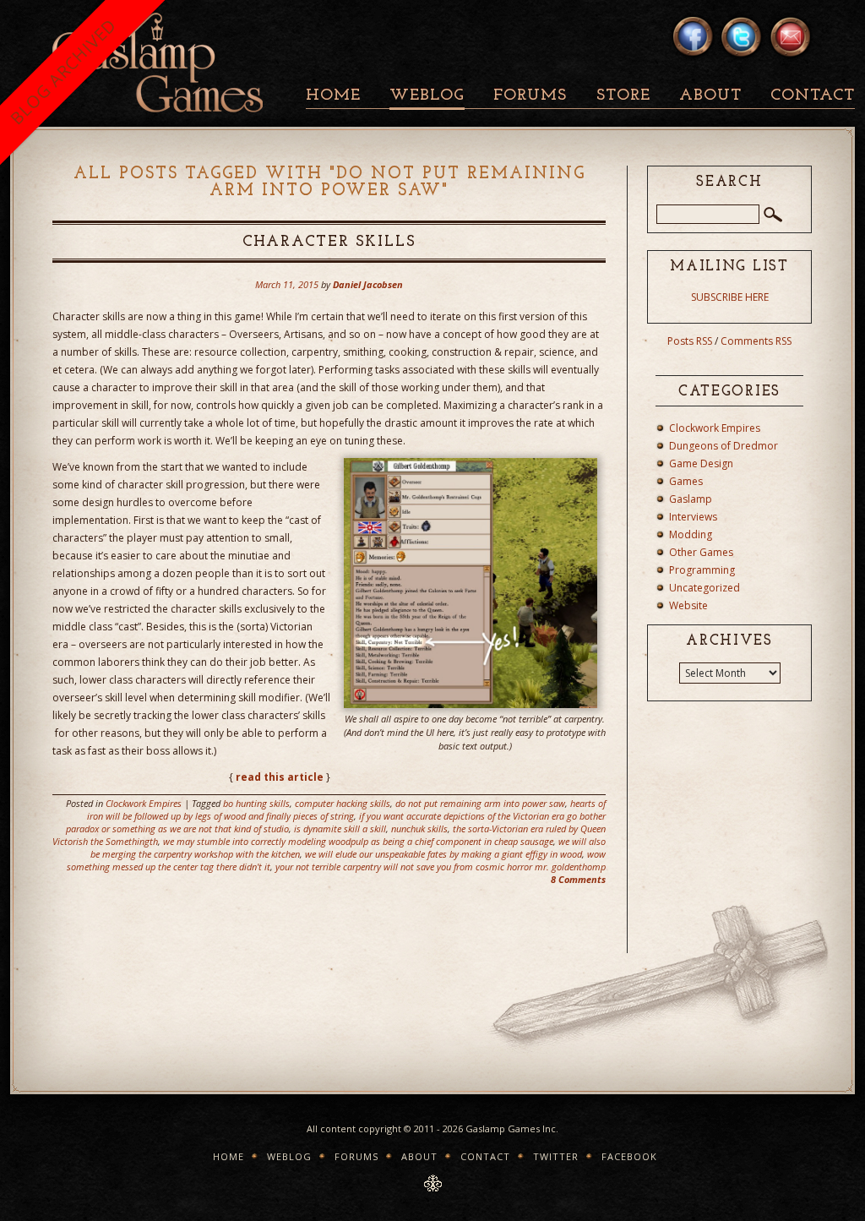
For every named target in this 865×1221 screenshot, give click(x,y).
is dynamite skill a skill (340, 828)
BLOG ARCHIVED (63, 71)
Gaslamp (690, 499)
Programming (702, 570)
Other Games (701, 552)
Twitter (556, 1156)
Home (333, 96)
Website (688, 605)
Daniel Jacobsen (368, 284)
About (710, 96)
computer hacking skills (342, 803)
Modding (690, 534)
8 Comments (578, 879)
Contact (812, 96)
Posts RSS (689, 341)
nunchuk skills (419, 828)
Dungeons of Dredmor (723, 446)
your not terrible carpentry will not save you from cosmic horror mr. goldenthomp (440, 866)
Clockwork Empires (144, 803)
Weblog (427, 96)
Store (623, 96)
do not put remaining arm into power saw (480, 803)
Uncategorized (704, 588)
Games (686, 481)
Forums (530, 96)
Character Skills (329, 242)
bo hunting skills (256, 803)
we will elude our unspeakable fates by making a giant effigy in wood (443, 854)
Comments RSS (756, 341)
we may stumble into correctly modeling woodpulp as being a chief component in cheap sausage (358, 841)
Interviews (693, 517)
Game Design (701, 463)
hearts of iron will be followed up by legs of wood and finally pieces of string (346, 809)
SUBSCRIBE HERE (730, 297)
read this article (280, 777)
